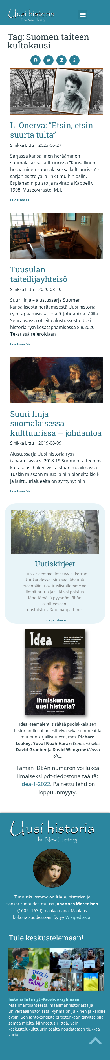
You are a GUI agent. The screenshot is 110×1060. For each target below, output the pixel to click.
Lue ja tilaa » (55, 620)
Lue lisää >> (20, 199)
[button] (82, 14)
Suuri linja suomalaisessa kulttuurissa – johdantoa (56, 423)
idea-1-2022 (35, 784)
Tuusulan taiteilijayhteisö (38, 274)
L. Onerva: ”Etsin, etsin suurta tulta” (51, 130)
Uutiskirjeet (55, 563)
